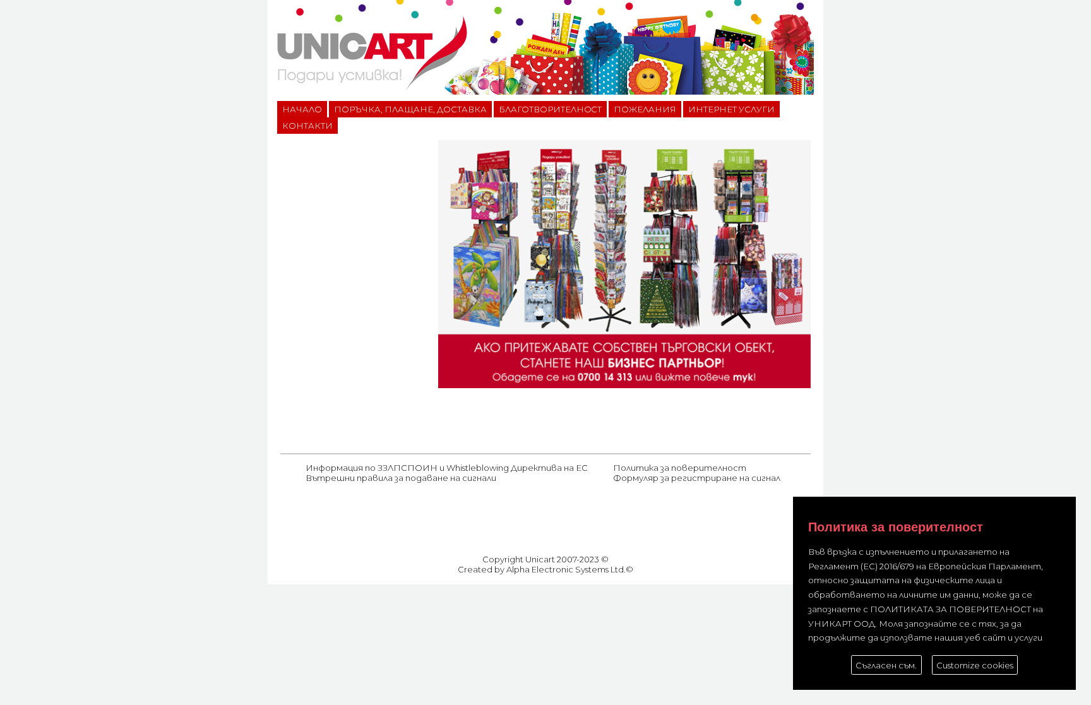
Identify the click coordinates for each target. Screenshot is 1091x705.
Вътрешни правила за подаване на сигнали (401, 478)
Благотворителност (550, 109)
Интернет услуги (731, 109)
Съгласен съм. (886, 665)
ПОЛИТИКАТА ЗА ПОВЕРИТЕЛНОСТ (950, 609)
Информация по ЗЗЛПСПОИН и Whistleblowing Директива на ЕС (447, 468)
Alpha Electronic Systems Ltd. (566, 569)
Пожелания (645, 109)
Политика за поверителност (679, 468)
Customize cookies (974, 665)
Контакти (307, 126)
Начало (302, 109)
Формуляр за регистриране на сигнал (696, 478)
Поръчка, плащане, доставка (410, 109)
